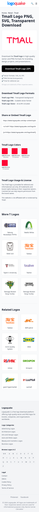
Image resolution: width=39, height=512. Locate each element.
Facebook (24, 497)
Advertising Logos (8, 429)
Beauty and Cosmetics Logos (12, 441)
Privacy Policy (6, 485)
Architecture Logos (8, 432)
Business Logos (7, 444)
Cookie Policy (6, 482)
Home (4, 13)
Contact (4, 476)
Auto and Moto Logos (9, 438)
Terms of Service (8, 488)
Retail (10, 13)
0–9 (4, 454)
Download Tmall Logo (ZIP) (18, 68)
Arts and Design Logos (10, 435)
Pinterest (14, 497)
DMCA (4, 479)
